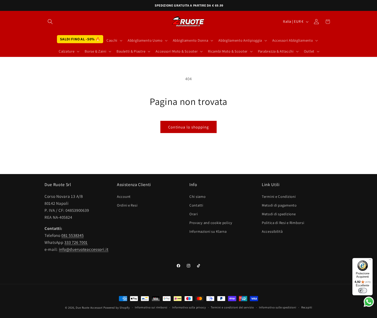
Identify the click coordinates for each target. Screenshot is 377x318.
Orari (193, 214)
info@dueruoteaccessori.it (83, 249)
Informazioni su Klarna (208, 231)
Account (124, 196)
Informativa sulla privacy (189, 307)
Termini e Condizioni (279, 196)
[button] (50, 21)
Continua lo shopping (188, 127)
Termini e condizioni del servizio (232, 307)
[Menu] (370, 260)
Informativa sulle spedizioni (277, 307)
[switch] (362, 290)
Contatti (196, 205)
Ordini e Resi (127, 205)
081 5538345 (72, 235)
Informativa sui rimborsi (151, 307)
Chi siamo (197, 196)
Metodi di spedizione (279, 214)
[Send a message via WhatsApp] (369, 302)
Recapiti (306, 307)
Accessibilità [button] (272, 231)
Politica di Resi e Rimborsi (283, 222)
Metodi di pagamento (279, 205)
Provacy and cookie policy (210, 222)
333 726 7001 (76, 242)
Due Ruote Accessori (89, 307)
